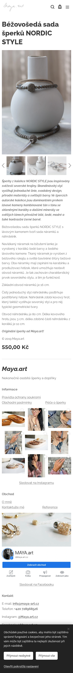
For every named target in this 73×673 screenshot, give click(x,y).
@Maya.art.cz (28, 617)
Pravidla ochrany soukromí (21, 397)
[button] (52, 7)
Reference (50, 507)
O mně (7, 502)
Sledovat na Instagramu (36, 483)
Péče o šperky (55, 402)
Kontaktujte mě (13, 507)
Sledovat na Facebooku (36, 584)
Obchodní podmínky (17, 402)
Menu (67, 7)
